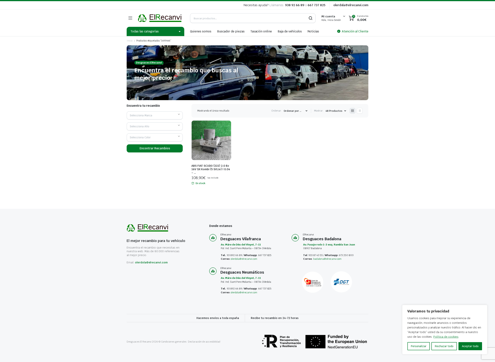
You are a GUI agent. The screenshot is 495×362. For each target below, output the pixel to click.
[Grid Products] (352, 111)
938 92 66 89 (294, 5)
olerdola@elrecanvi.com (350, 5)
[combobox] (155, 115)
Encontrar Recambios (155, 148)
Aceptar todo (470, 346)
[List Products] (360, 111)
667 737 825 (316, 5)
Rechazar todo (444, 346)
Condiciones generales (173, 341)
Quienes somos (201, 31)
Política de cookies (445, 336)
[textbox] (142, 115)
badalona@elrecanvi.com (327, 259)
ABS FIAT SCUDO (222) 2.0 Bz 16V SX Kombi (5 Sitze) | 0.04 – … (210, 169)
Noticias (313, 31)
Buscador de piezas (230, 31)
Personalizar (418, 346)
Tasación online (261, 31)
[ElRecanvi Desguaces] (160, 18)
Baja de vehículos (290, 31)
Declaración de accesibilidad (204, 341)
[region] (444, 329)
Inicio (129, 40)
